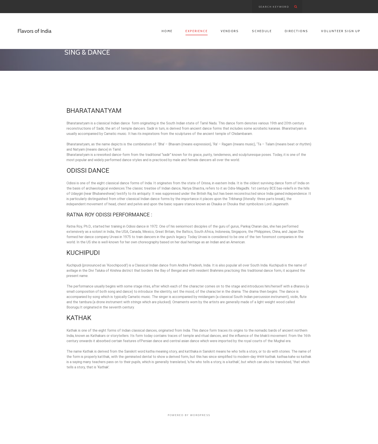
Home (167, 31)
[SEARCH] (295, 6)
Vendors (230, 31)
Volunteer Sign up (340, 31)
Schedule (262, 31)
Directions (296, 31)
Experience (197, 31)
